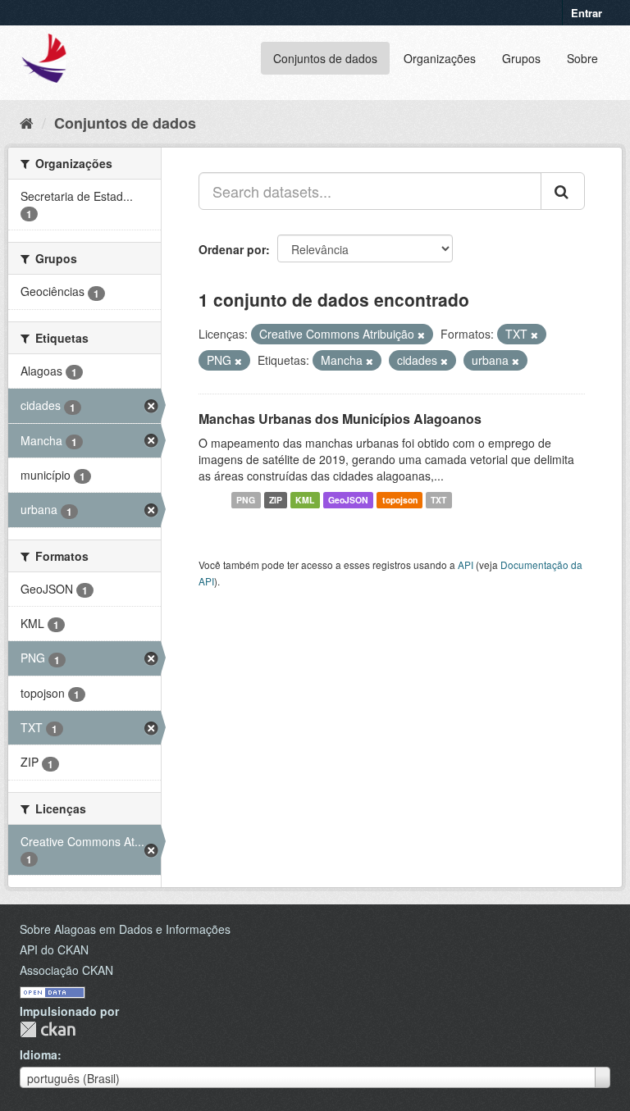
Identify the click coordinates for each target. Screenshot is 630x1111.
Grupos (521, 58)
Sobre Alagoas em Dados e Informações (125, 929)
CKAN (47, 1029)
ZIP (275, 500)
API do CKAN (54, 949)
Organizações (440, 58)
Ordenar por (232, 249)
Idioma (38, 1054)
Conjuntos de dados (325, 58)
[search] (563, 191)
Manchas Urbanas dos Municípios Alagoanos (340, 418)
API (465, 564)
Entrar (586, 12)
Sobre (582, 58)
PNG (245, 500)
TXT (438, 500)
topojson (400, 500)
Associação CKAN (66, 970)
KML (304, 500)
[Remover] (421, 334)
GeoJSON (348, 500)
